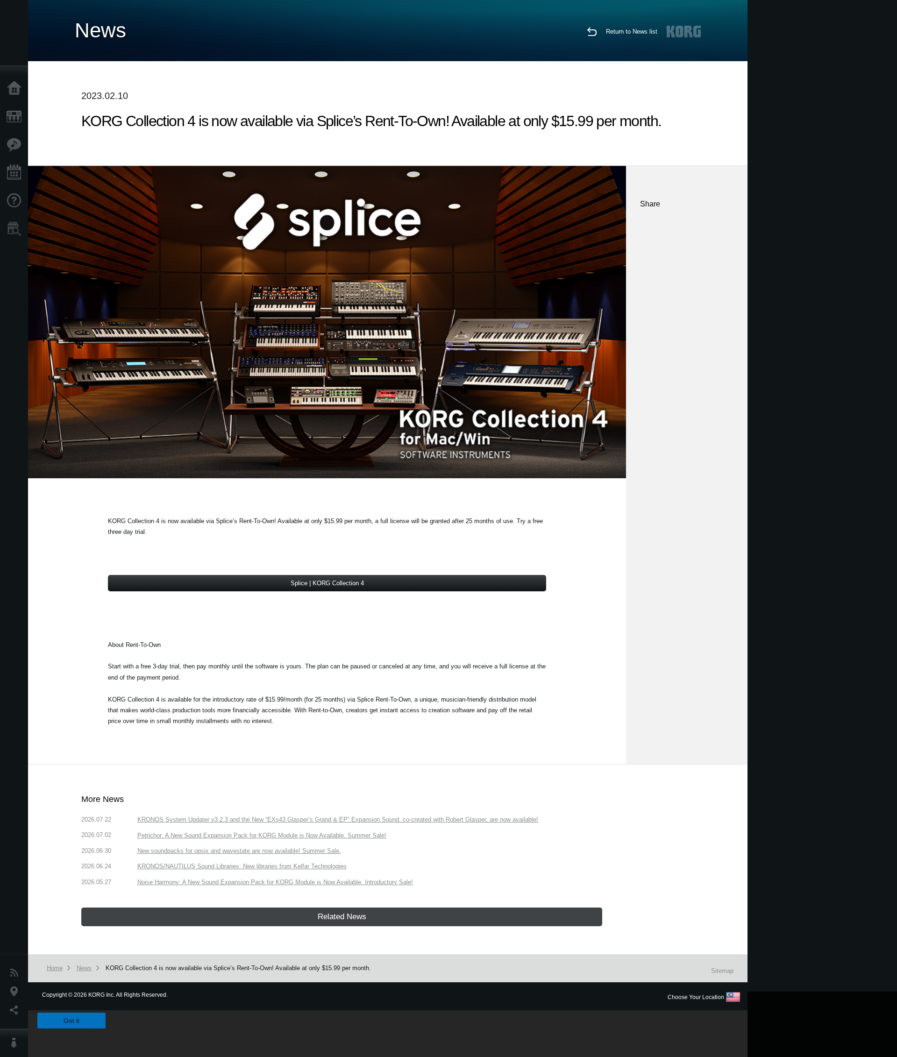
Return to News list (631, 31)
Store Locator (16, 229)
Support (16, 201)
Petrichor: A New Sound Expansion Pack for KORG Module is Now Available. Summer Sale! (261, 835)
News (16, 973)
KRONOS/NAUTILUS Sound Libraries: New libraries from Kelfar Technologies (242, 866)
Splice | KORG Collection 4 (327, 583)
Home (16, 89)
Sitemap (722, 970)
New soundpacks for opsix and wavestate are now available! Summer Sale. (239, 850)
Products (16, 117)
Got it (71, 1020)
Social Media (16, 1010)
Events (16, 173)
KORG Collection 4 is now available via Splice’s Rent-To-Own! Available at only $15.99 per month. (238, 968)
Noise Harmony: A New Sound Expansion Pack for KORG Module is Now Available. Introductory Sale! (275, 882)
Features (16, 145)
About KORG (16, 1043)
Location (16, 991)
